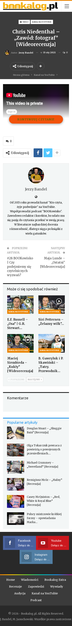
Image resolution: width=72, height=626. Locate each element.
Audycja (19, 593)
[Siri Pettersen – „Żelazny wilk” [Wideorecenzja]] (51, 304)
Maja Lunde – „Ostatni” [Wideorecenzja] (52, 262)
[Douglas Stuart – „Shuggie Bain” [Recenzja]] (15, 433)
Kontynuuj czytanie (35, 119)
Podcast (36, 600)
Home (10, 580)
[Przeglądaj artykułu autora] (36, 175)
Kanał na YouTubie (42, 22)
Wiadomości (29, 580)
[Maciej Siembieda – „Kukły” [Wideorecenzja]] (20, 343)
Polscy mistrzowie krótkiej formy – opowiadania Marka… (44, 518)
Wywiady (56, 586)
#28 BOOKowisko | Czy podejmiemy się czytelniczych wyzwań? (20, 266)
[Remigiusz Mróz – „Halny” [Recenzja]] (15, 484)
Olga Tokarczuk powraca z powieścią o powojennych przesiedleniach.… (44, 449)
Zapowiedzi (36, 586)
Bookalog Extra (55, 580)
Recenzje (15, 586)
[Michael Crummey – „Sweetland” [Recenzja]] (15, 467)
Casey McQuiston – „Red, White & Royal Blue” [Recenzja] (43, 501)
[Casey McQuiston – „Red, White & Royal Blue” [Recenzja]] (15, 501)
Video (25, 22)
